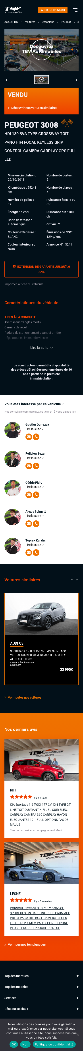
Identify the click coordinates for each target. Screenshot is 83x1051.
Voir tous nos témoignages (26, 944)
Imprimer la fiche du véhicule (23, 284)
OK (14, 1044)
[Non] (77, 1035)
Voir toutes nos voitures (24, 697)
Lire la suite (33, 429)
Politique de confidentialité (54, 1044)
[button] (41, 79)
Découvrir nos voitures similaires (34, 108)
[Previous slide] (11, 49)
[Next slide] (72, 49)
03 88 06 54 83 (54, 10)
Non (25, 1044)
